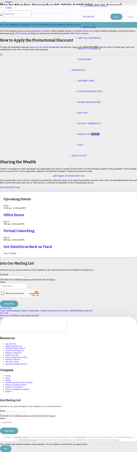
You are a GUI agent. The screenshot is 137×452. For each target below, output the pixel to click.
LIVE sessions (21, 33)
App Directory (10, 344)
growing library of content (39, 31)
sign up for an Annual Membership (44, 47)
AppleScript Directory (13, 346)
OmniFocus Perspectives (14, 351)
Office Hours (13, 215)
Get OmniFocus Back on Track (27, 247)
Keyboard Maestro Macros (15, 348)
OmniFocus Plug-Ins (13, 353)
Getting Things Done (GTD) (16, 357)
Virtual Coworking (19, 231)
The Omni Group (11, 362)
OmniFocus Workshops (14, 387)
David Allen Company (28, 440)
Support (8, 2)
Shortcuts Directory (12, 360)
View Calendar (9, 253)
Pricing (8, 380)
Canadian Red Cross (14, 171)
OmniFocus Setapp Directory (16, 364)
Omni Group (80, 437)
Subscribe (9, 303)
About (7, 378)
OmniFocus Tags (11, 355)
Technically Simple (20, 437)
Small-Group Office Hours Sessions (19, 382)
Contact (8, 8)
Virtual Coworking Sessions (15, 385)
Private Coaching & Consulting (17, 389)
